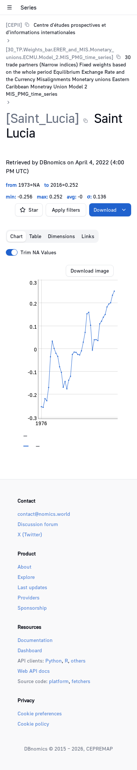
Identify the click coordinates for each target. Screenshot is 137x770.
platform (59, 681)
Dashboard (30, 650)
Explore (26, 577)
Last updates (32, 587)
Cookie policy (33, 723)
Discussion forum (38, 524)
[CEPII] (14, 25)
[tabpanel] (68, 356)
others (78, 660)
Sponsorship (32, 608)
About (24, 566)
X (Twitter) (30, 534)
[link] (68, 28)
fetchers (81, 681)
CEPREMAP (99, 748)
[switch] (12, 252)
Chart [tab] (16, 236)
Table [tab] (35, 236)
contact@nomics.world (44, 514)
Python (53, 660)
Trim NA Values (38, 252)
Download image (90, 270)
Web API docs (34, 671)
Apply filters (66, 210)
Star (33, 210)
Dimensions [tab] (61, 236)
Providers (28, 597)
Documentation (35, 640)
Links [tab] (87, 236)
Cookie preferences (40, 713)
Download (105, 210)
